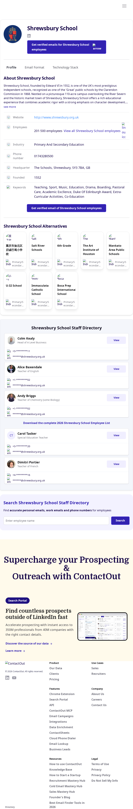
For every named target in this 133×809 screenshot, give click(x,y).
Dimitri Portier (28, 462)
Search (120, 520)
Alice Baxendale (29, 367)
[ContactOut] (22, 6)
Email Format (34, 67)
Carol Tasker (27, 433)
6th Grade (64, 246)
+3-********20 (21, 446)
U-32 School (14, 285)
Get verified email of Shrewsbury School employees (66, 208)
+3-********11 (21, 351)
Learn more (13, 651)
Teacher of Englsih (28, 371)
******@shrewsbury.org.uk (29, 356)
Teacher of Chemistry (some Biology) (38, 399)
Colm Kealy (26, 338)
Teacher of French (27, 466)
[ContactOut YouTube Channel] (14, 740)
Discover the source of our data (27, 643)
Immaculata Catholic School (40, 290)
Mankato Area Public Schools (116, 250)
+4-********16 (21, 475)
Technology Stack (65, 67)
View (116, 340)
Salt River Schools (38, 248)
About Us (97, 694)
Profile (11, 67)
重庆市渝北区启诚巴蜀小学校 (14, 250)
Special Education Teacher (32, 437)
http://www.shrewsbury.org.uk (56, 117)
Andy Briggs (26, 396)
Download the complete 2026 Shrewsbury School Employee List (66, 423)
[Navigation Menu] (124, 5)
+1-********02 (21, 379)
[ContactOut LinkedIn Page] (7, 740)
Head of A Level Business (31, 342)
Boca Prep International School (66, 290)
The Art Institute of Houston (91, 250)
